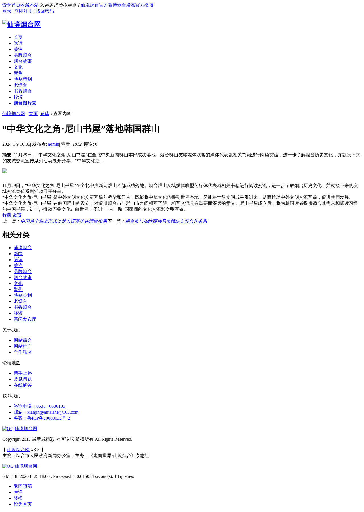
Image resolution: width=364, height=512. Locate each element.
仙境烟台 (23, 247)
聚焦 (18, 73)
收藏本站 (29, 5)
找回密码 (45, 11)
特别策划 (23, 79)
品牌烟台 (23, 55)
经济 (18, 97)
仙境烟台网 (13, 113)
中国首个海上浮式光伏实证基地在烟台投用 (63, 221)
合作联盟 (23, 352)
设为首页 (11, 5)
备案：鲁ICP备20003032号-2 (42, 418)
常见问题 (23, 379)
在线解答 (23, 385)
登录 (6, 11)
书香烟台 (23, 91)
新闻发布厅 (25, 319)
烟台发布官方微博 (135, 5)
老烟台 (20, 85)
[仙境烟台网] (21, 24)
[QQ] (8, 428)
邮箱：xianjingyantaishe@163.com (46, 412)
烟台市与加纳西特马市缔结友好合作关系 (166, 221)
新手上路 (23, 373)
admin (53, 144)
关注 (18, 49)
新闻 (18, 253)
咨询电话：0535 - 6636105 (39, 406)
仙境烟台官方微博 (99, 5)
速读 (18, 43)
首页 (18, 37)
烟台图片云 (25, 103)
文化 (18, 67)
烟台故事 (23, 61)
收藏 (6, 215)
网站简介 (23, 340)
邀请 (17, 215)
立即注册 (24, 11)
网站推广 (23, 346)
